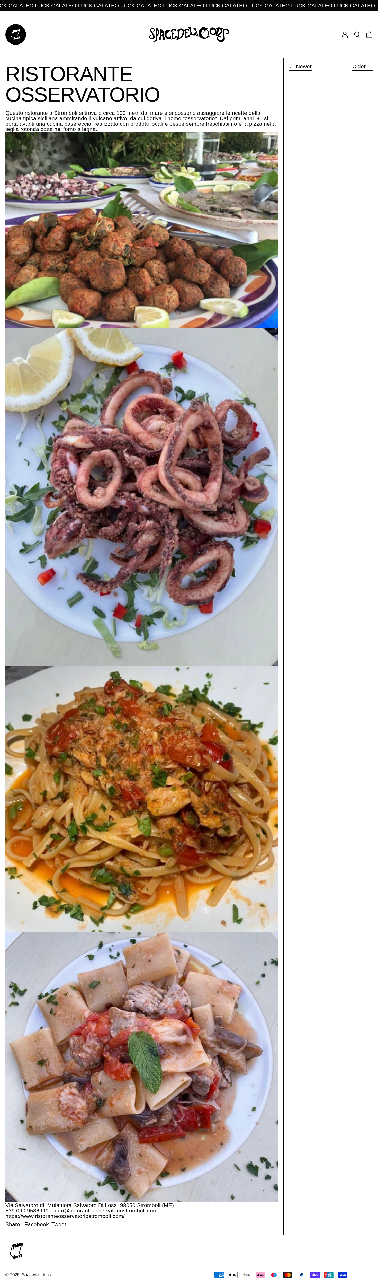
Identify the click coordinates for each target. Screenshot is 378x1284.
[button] (357, 34)
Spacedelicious (36, 1274)
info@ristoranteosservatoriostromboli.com (106, 1210)
